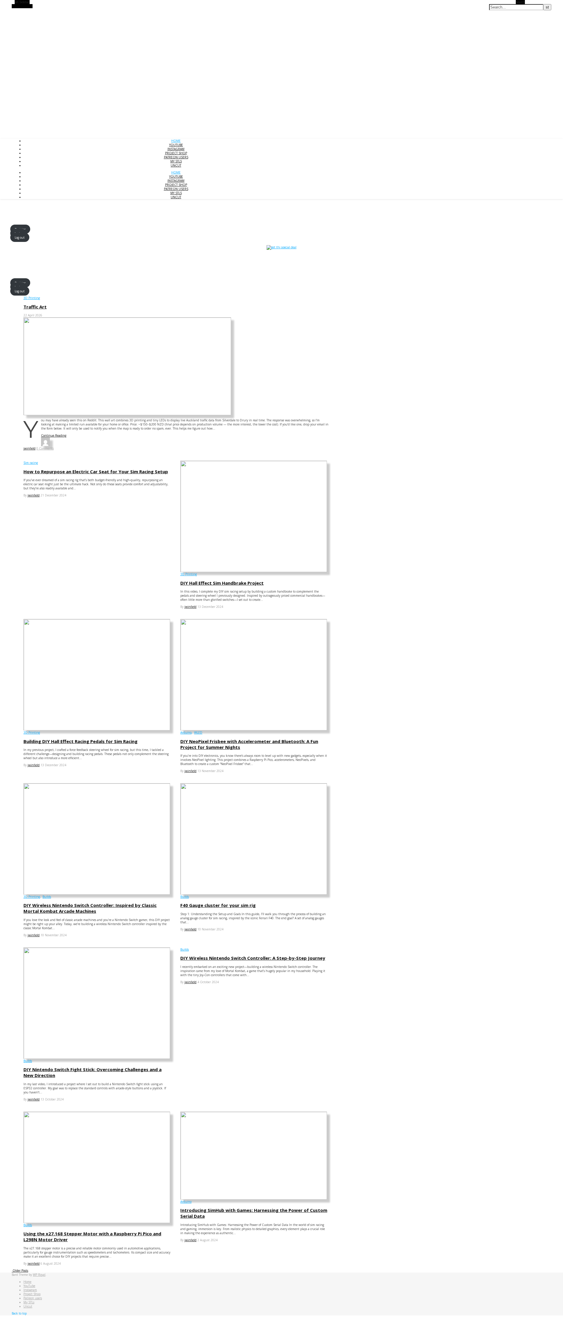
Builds (47, 897)
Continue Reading (53, 435)
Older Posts (20, 1270)
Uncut (176, 165)
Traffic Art (35, 307)
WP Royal (39, 1275)
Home (176, 141)
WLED (198, 732)
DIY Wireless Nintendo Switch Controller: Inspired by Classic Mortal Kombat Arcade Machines (90, 908)
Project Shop (176, 153)
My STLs (176, 161)
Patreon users (176, 157)
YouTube (176, 145)
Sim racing (30, 463)
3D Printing (31, 298)
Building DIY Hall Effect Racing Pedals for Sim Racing (80, 741)
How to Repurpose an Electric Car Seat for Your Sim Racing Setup (95, 471)
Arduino (185, 732)
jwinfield (29, 448)
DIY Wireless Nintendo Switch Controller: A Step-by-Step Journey (252, 958)
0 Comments (45, 448)
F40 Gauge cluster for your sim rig (218, 905)
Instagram (175, 149)
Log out (20, 237)
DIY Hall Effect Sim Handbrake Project (222, 583)
